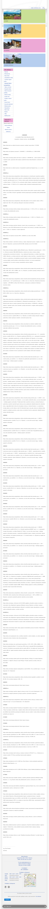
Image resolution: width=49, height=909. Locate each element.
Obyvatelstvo (7, 107)
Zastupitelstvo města (8, 77)
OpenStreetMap (33, 886)
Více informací (38, 896)
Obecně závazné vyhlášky (7, 91)
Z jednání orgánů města (7, 80)
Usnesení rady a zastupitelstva (7, 84)
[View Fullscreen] (34, 876)
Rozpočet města (7, 88)
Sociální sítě (6, 96)
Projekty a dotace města (7, 99)
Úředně (6, 35)
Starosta (6, 71)
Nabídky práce (7, 115)
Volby (5, 113)
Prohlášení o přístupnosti (24, 872)
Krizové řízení (7, 102)
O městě (6, 21)
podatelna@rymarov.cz (26, 862)
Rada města (6, 75)
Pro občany (6, 50)
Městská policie (7, 106)
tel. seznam (29, 859)
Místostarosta (7, 73)
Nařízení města (7, 94)
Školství (6, 111)
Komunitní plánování (8, 104)
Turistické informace (8, 65)
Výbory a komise (7, 87)
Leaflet (28, 886)
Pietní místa (6, 109)
